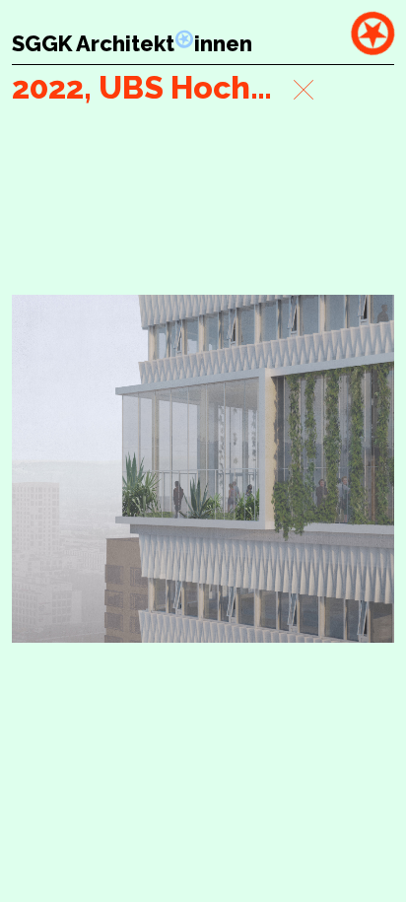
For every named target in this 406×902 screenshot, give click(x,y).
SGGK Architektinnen (132, 43)
